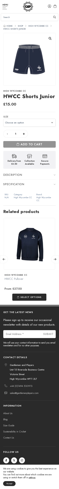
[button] (50, 38)
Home (10, 25)
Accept (9, 483)
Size (5, 117)
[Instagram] (22, 460)
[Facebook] (6, 460)
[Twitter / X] (14, 460)
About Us (7, 413)
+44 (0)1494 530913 (21, 386)
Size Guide (8, 425)
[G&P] (28, 6)
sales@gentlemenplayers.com (24, 393)
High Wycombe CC (38, 25)
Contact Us (8, 437)
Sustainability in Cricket (14, 431)
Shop (20, 25)
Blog (5, 419)
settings (32, 477)
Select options (30, 297)
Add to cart (31, 144)
